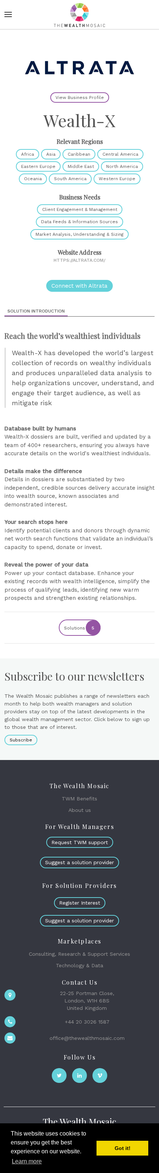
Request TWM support (79, 842)
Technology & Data (79, 965)
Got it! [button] (123, 1148)
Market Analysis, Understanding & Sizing (79, 234)
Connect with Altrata (79, 285)
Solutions (79, 628)
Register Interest (79, 903)
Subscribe (21, 740)
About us (79, 810)
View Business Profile (79, 97)
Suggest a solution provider (79, 862)
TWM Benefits (79, 799)
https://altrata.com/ (79, 260)
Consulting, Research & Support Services (79, 954)
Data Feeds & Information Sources (79, 221)
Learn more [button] (27, 1161)
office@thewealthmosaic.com (87, 1038)
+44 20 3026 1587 (87, 1022)
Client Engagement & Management (79, 209)
